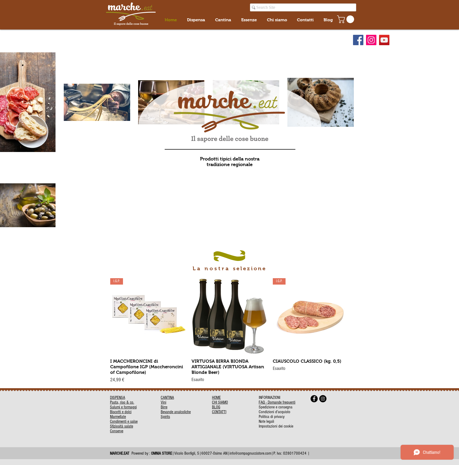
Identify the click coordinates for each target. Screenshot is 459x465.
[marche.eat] (358, 40)
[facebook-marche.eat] (314, 398)
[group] (229, 331)
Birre (164, 407)
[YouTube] (384, 40)
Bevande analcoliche (176, 411)
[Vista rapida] (229, 316)
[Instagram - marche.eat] (322, 398)
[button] (346, 19)
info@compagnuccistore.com (250, 453)
